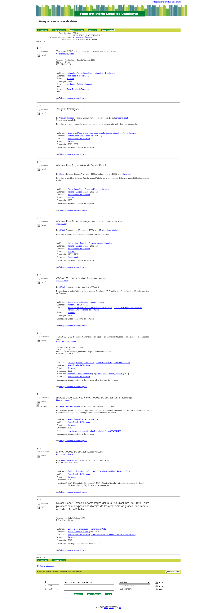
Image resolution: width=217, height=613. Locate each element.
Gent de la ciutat (121, 118)
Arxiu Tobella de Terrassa (78, 76)
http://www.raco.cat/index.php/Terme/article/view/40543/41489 (94, 431)
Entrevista (126, 174)
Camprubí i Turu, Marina (66, 341)
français (171, 2)
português (156, 2)
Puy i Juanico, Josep (64, 454)
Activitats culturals (104, 362)
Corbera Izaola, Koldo (65, 54)
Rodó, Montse (74, 257)
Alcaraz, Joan (61, 224)
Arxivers (92, 243)
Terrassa (70, 79)
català (178, 2)
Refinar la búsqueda (84, 37)
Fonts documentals (96, 133)
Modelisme (82, 133)
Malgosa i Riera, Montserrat (80, 374)
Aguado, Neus (62, 281)
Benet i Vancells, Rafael (78, 532)
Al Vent (62, 230)
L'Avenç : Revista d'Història (70, 460)
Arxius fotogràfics (84, 73)
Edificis (71, 471)
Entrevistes (105, 189)
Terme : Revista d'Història (69, 406)
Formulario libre (173, 572)
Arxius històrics (129, 133)
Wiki (120, 608)
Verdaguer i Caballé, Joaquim (79, 84)
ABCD (111, 608)
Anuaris (79, 362)
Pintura (93, 302)
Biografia (72, 133)
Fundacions (110, 73)
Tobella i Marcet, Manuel (78, 192)
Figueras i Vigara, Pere (65, 400)
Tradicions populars (122, 362)
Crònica (71, 362)
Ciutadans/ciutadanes (111, 230)
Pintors (101, 302)
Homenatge (95, 529)
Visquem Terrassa (66, 118)
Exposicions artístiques (78, 302)
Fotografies (98, 73)
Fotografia (71, 73)
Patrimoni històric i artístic (87, 471)
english (164, 2)
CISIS (106, 608)
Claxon (62, 174)
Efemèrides (89, 362)
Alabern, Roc (73, 305)
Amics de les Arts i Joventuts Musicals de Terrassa (90, 307)
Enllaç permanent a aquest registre (73, 98)
